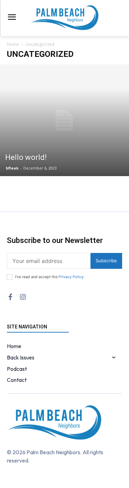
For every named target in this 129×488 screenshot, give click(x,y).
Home (13, 44)
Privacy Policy (71, 276)
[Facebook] (10, 297)
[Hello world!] (64, 120)
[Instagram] (22, 297)
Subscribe (106, 260)
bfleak (12, 168)
